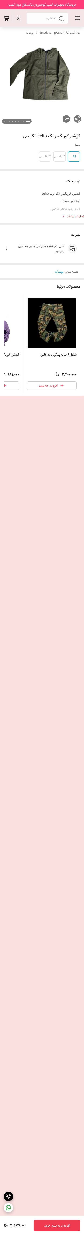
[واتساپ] (8, 1207)
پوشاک (30, 33)
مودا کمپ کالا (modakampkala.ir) (60, 33)
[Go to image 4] (18, 121)
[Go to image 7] (9, 121)
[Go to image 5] (15, 121)
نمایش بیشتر (75, 216)
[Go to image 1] (28, 121)
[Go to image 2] (23, 121)
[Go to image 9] (4, 121)
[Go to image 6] (12, 121)
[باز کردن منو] (76, 18)
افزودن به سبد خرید (57, 1225)
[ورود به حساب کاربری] (19, 18)
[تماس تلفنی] (8, 1196)
